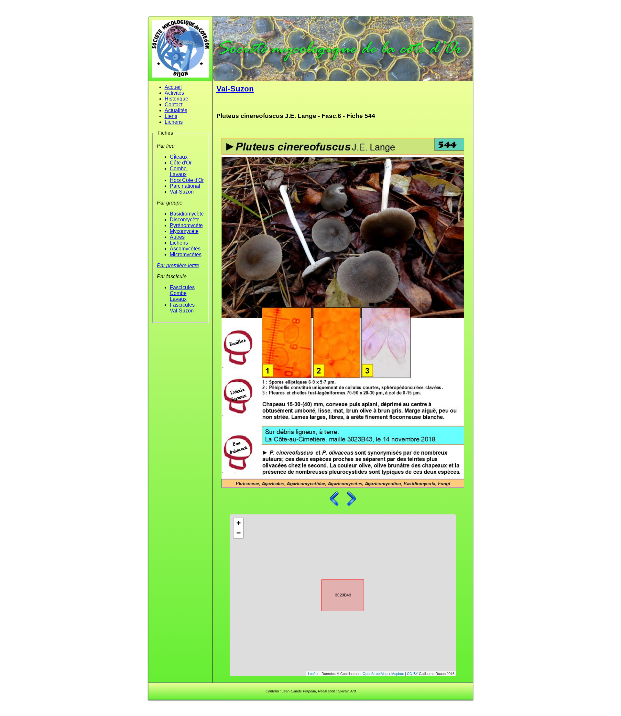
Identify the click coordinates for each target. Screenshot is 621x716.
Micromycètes (186, 254)
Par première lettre (178, 265)
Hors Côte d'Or (187, 180)
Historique (176, 98)
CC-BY (412, 673)
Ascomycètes (185, 248)
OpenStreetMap (375, 673)
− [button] (238, 533)
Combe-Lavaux (179, 171)
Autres (177, 237)
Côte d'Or (180, 162)
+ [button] (238, 523)
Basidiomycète (187, 213)
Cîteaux (179, 157)
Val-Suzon (182, 192)
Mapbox (397, 673)
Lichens (174, 122)
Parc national (185, 186)
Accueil (173, 87)
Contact (173, 104)
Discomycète (185, 219)
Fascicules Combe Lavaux (182, 293)
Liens (171, 116)
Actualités (176, 110)
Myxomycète (184, 231)
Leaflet (313, 673)
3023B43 (337, 594)
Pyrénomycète (186, 225)
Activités (174, 93)
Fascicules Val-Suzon (182, 307)
